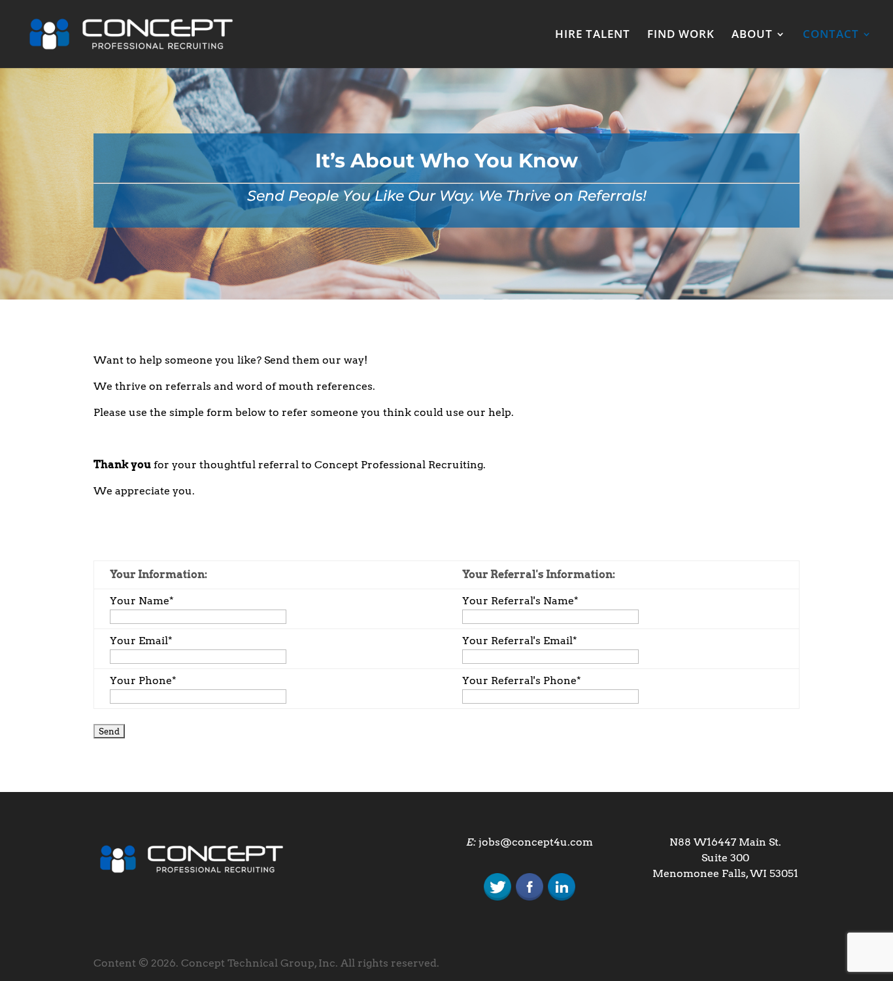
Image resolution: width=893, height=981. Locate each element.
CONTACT (831, 35)
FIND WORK (681, 35)
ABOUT (752, 35)
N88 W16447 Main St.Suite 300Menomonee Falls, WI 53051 (725, 858)
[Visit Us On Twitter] (497, 899)
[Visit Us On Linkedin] (561, 899)
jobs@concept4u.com (536, 842)
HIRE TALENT (592, 35)
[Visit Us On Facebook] (529, 899)
